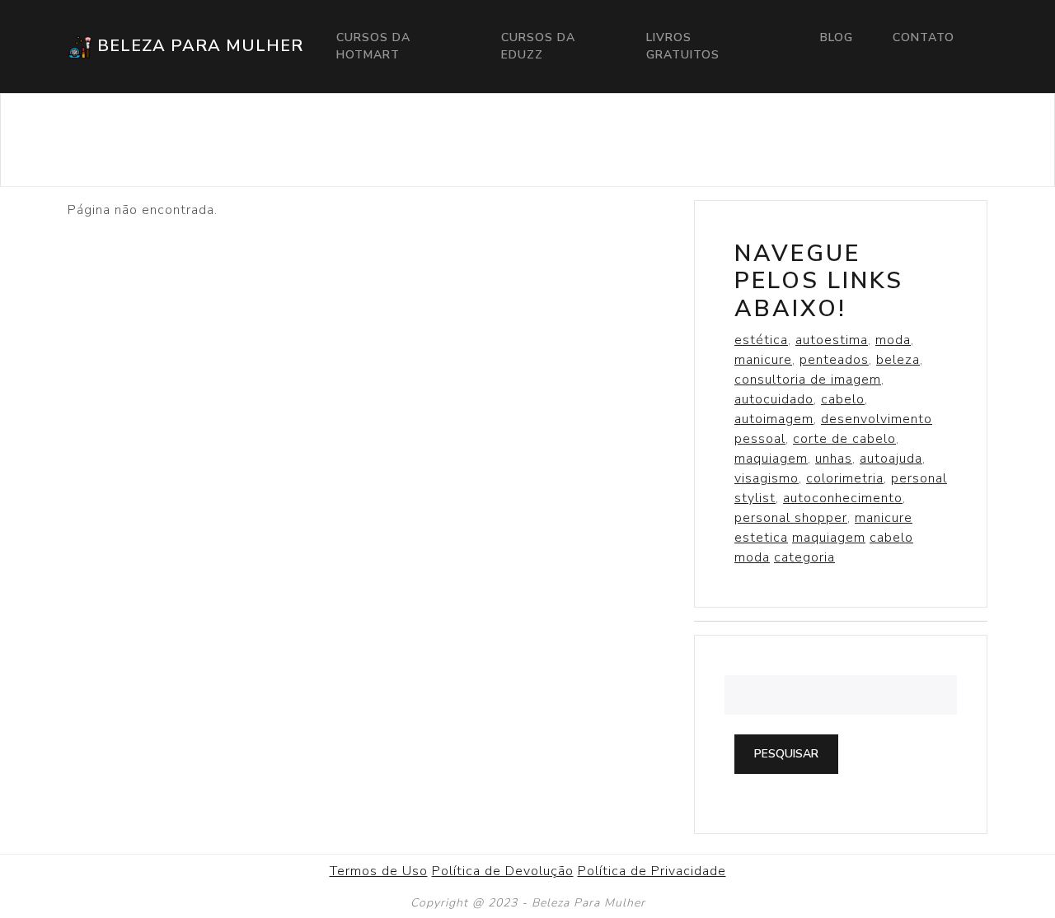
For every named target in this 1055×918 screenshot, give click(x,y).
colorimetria (845, 478)
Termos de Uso (379, 871)
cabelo (843, 399)
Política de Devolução (503, 871)
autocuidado (774, 399)
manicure (763, 360)
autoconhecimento (843, 498)
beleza (898, 360)
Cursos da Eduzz (538, 46)
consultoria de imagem (807, 379)
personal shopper (790, 518)
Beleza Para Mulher (197, 46)
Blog (836, 37)
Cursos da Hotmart (373, 46)
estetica (761, 538)
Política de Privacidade (652, 871)
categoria (804, 557)
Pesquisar (786, 754)
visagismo (766, 478)
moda (893, 340)
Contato (923, 37)
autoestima (831, 340)
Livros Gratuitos (683, 46)
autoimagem (774, 419)
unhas (833, 459)
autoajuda (891, 459)
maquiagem (771, 459)
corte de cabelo (844, 439)
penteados (834, 360)
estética (761, 340)
